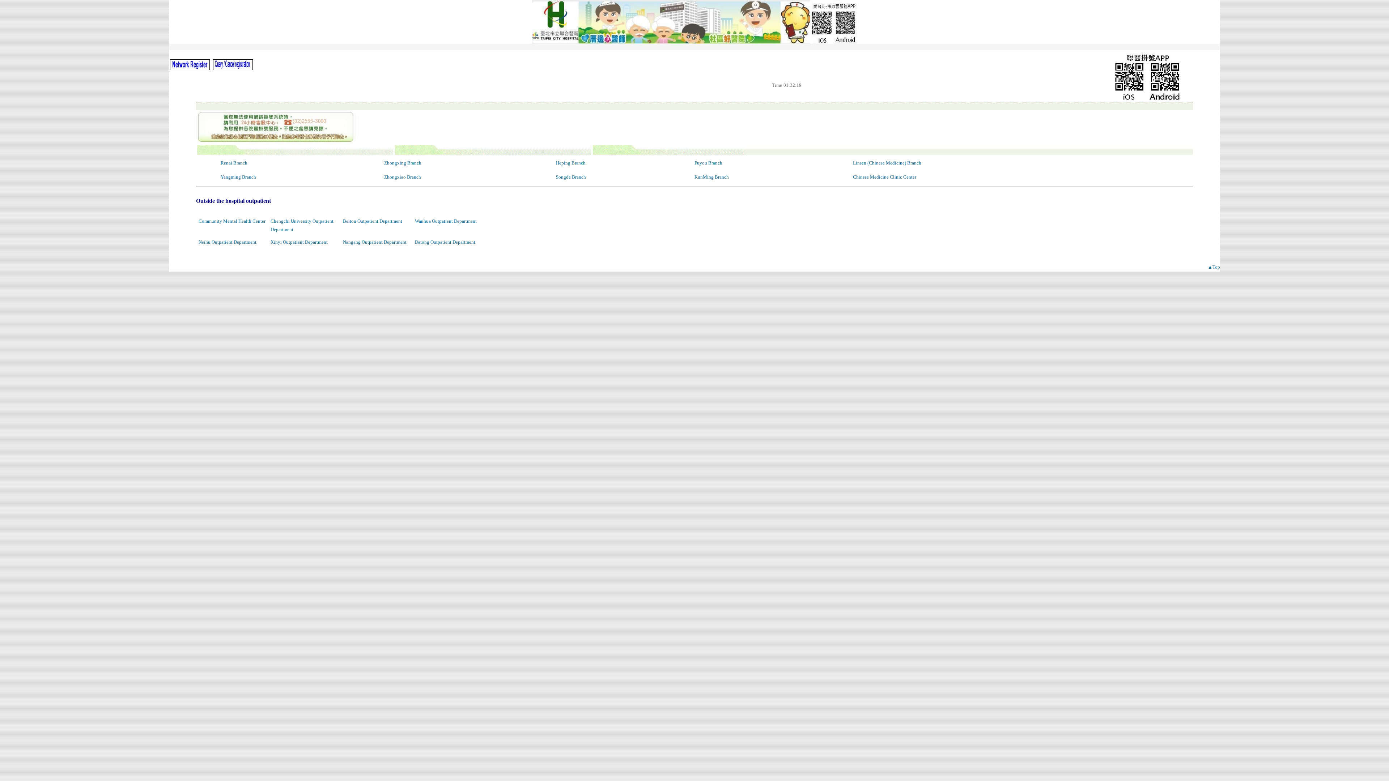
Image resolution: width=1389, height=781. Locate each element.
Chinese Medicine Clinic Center (884, 177)
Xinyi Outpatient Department (299, 242)
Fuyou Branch (708, 163)
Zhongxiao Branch (402, 177)
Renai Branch (234, 163)
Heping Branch (571, 163)
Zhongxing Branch (402, 163)
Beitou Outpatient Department (372, 221)
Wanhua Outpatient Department (446, 221)
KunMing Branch (711, 177)
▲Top (1214, 267)
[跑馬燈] (694, 47)
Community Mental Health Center (232, 221)
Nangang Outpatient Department (375, 242)
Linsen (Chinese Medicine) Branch (887, 163)
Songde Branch (571, 177)
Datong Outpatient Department (445, 242)
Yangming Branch (238, 177)
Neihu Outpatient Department (227, 242)
